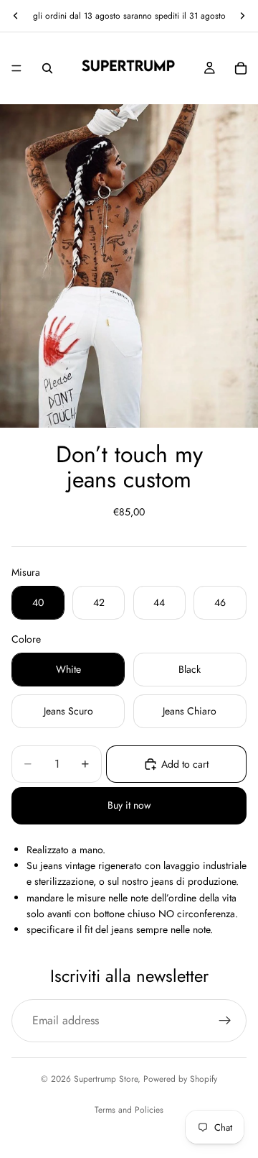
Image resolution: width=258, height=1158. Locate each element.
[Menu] (16, 68)
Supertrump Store (106, 1078)
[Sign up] (225, 1021)
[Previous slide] (16, 16)
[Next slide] (242, 16)
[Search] (47, 68)
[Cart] (241, 68)
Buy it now (129, 805)
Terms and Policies (129, 1109)
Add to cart (185, 764)
